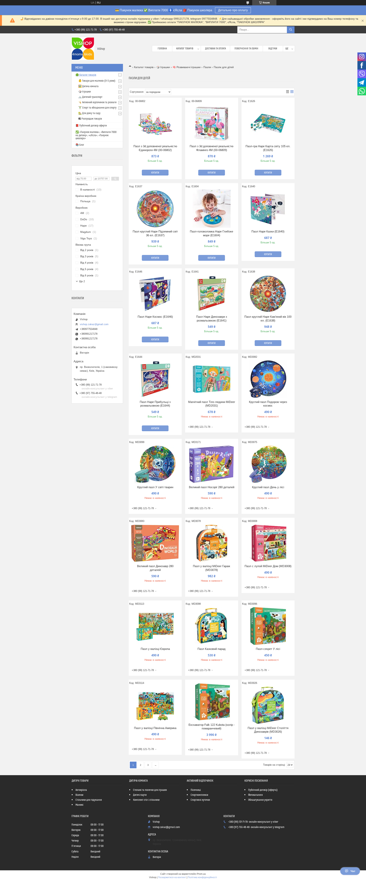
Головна (162, 48)
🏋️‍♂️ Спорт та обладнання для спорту (97, 107)
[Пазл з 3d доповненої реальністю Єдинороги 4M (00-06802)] (155, 123)
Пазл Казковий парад (211, 648)
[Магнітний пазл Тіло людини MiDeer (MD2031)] (212, 379)
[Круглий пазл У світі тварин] (155, 464)
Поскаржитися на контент (172, 877)
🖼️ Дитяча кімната (88, 86)
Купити (155, 172)
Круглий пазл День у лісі (268, 487)
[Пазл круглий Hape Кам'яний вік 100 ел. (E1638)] (268, 294)
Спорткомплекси (199, 795)
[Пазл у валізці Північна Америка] (155, 705)
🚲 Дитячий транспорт (90, 97)
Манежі (79, 804)
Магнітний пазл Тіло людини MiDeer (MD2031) (211, 403)
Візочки (79, 795)
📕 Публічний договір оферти (91, 125)
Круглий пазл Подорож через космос (268, 403)
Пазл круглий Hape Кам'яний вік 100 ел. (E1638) (267, 318)
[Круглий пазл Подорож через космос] (268, 379)
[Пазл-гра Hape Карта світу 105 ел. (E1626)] (268, 123)
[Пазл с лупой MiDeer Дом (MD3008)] (268, 543)
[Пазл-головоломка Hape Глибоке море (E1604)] (212, 209)
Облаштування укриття (260, 799)
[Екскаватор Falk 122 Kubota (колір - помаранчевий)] (212, 702)
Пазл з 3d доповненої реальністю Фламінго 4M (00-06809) (211, 148)
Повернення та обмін (246, 48)
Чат (353, 871)
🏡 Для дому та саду (89, 113)
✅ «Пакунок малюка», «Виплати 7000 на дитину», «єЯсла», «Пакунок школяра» (95, 135)
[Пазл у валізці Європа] (155, 626)
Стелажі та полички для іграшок (150, 790)
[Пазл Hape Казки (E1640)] (268, 209)
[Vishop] (82, 48)
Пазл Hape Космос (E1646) (155, 316)
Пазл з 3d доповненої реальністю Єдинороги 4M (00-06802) (155, 148)
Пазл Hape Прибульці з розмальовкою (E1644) (155, 403)
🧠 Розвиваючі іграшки (187, 67)
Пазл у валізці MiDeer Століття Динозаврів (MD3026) (268, 729)
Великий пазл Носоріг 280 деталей (211, 487)
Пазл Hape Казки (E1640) (267, 231)
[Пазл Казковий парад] (212, 626)
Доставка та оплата (215, 48)
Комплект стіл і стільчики (146, 799)
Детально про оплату (233, 10)
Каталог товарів (184, 48)
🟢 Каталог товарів (85, 74)
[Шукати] (291, 29)
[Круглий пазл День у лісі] (268, 464)
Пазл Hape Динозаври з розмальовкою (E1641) (211, 318)
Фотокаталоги (255, 795)
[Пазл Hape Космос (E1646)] (155, 294)
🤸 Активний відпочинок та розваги (97, 102)
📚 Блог (79, 144)
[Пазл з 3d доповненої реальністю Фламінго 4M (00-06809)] (212, 123)
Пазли (207, 67)
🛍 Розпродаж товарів (90, 118)
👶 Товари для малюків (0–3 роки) (96, 80)
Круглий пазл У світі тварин (155, 487)
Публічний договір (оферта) (263, 790)
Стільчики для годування (88, 799)
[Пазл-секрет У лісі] (268, 626)
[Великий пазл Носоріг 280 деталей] (212, 464)
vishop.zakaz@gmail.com (94, 324)
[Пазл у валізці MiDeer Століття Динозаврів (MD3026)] (268, 705)
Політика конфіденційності (202, 877)
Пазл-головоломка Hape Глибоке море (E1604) (211, 233)
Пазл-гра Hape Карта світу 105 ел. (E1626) (268, 148)
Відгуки (272, 48)
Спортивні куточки (200, 799)
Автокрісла (81, 790)
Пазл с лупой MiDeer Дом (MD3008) (268, 566)
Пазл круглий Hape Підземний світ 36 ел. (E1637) (155, 233)
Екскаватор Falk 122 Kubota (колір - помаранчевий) (212, 726)
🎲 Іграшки (163, 67)
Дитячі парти (140, 795)
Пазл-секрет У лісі (268, 648)
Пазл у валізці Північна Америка (155, 728)
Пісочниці (196, 790)
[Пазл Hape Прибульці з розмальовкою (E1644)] (155, 379)
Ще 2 (82, 281)
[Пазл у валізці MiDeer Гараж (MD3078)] (212, 543)
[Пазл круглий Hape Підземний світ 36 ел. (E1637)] (155, 209)
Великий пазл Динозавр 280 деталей (155, 568)
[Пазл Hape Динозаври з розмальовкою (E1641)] (212, 294)
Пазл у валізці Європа (155, 648)
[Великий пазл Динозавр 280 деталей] (155, 543)
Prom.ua (201, 874)
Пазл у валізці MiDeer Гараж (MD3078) (211, 568)
